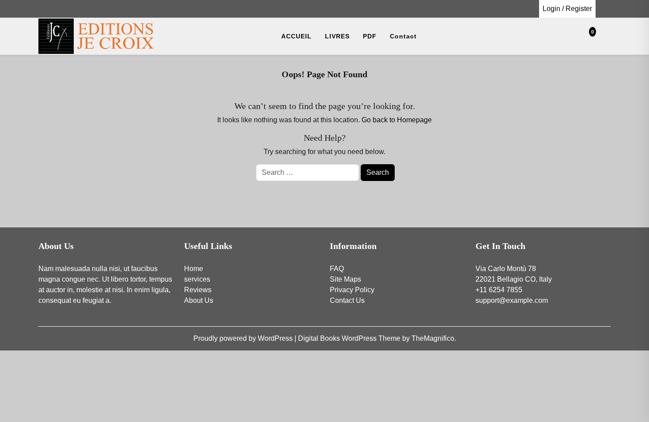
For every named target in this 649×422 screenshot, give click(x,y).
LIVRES (337, 36)
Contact (403, 36)
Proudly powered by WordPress (243, 338)
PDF (370, 36)
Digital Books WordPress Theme (350, 338)
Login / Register (567, 8)
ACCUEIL (296, 36)
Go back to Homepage (397, 120)
